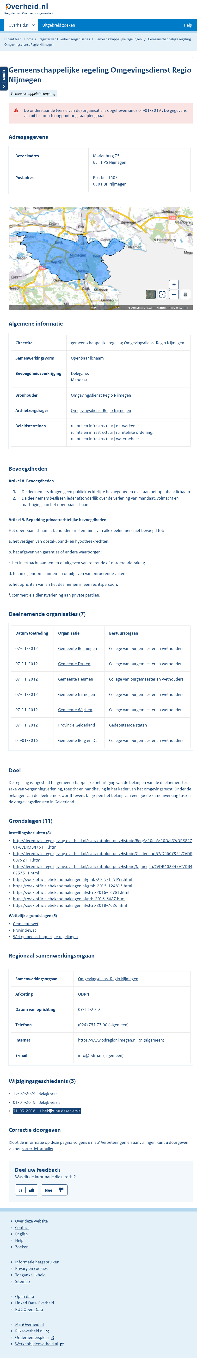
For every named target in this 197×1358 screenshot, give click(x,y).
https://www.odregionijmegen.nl (107, 1040)
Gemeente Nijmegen (76, 694)
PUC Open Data (29, 1309)
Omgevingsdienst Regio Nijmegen (101, 395)
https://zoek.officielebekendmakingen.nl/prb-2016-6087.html (69, 899)
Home (28, 39)
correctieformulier (37, 1148)
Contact (22, 1227)
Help (19, 1240)
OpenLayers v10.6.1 (142, 308)
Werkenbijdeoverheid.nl (36, 1344)
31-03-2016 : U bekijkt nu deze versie (47, 1111)
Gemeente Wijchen (75, 709)
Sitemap (22, 1281)
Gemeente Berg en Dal (78, 740)
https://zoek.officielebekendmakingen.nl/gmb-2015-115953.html (72, 879)
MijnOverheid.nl (29, 1324)
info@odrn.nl (90, 1055)
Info (117, 307)
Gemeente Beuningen (77, 648)
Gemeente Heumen (75, 679)
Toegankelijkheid (30, 1275)
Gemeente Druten (74, 663)
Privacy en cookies (31, 1268)
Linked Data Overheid (34, 1303)
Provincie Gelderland (76, 725)
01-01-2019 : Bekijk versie (37, 1102)
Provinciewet (24, 930)
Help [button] (188, 25)
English (21, 1234)
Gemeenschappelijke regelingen (118, 39)
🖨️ (185, 294)
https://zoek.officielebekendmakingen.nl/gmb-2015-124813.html (72, 886)
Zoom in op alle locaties (162, 294)
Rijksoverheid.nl (29, 1331)
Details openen (4, 78)
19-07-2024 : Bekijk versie (37, 1093)
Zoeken (22, 1247)
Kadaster (163, 308)
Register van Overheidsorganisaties (64, 39)
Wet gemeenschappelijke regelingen (45, 936)
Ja (21, 1190)
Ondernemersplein (32, 1337)
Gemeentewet (25, 923)
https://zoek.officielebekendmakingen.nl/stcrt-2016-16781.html (71, 892)
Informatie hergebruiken (37, 1262)
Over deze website (31, 1221)
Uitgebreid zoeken (58, 25)
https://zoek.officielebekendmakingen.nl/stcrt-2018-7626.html (70, 905)
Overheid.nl (19, 27)
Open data (24, 1296)
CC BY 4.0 (178, 308)
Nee (48, 1190)
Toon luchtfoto (151, 294)
